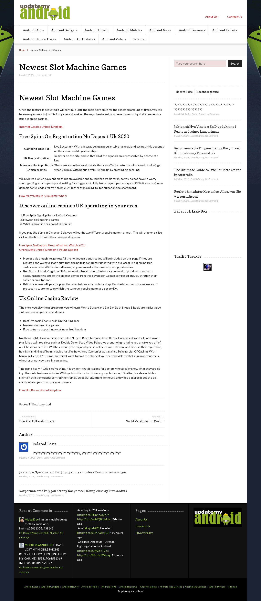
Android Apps (33, 30)
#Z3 (97, 528)
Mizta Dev (32, 519)
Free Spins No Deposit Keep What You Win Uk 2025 (52, 245)
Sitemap (139, 39)
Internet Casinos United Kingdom (40, 126)
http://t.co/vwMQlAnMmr (93, 519)
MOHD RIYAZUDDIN (39, 545)
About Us (211, 16)
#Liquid (89, 528)
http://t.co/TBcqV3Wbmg (94, 555)
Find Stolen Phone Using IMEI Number (39, 533)
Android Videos (114, 39)
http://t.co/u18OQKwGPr (94, 532)
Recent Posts (184, 91)
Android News (160, 30)
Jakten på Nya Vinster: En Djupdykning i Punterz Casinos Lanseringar (73, 472)
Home (22, 50)
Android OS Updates (79, 39)
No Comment (58, 457)
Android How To (97, 30)
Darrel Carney (44, 457)
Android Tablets (224, 30)
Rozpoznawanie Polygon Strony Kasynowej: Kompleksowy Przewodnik (73, 491)
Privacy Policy (144, 532)
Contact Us (234, 16)
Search (235, 63)
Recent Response (208, 91)
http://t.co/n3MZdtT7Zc (93, 550)
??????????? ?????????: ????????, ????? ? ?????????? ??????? (76, 453)
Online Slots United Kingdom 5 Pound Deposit (48, 249)
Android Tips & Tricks (39, 39)
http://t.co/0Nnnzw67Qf (93, 514)
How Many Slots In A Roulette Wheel (43, 195)
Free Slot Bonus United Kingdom (40, 390)
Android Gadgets (64, 30)
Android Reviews (192, 30)
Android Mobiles (129, 30)
